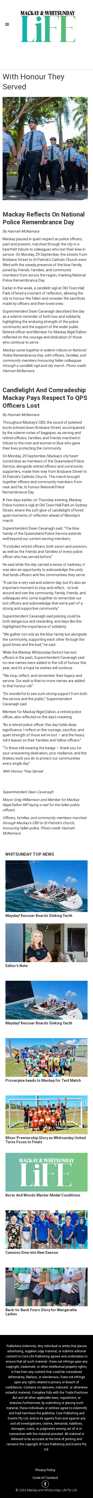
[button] (9, 24)
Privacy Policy (45, 1470)
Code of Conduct (45, 1478)
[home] (46, 26)
